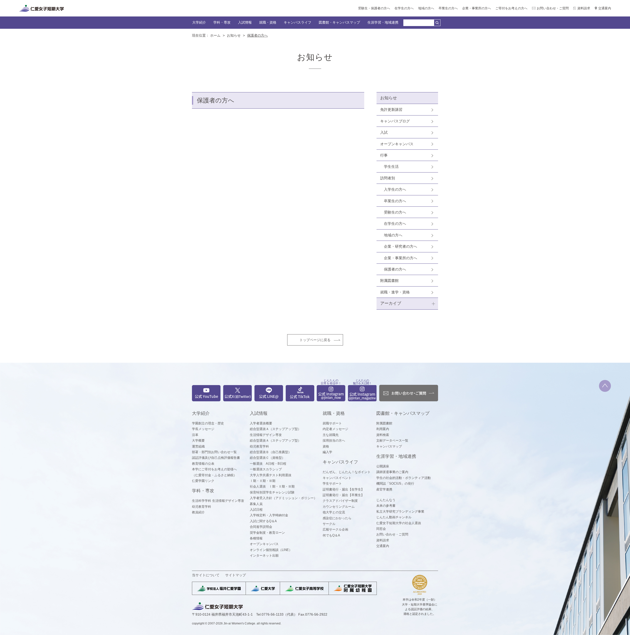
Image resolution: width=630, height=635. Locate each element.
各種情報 (256, 538)
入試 (384, 132)
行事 (384, 155)
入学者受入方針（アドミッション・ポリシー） (283, 498)
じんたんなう (385, 500)
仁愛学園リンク (203, 481)
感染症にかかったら (337, 518)
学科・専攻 (222, 22)
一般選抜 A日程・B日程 (268, 463)
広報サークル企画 (335, 529)
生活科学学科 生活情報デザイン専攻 (218, 501)
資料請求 (583, 8)
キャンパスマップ (389, 446)
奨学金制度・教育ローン (267, 532)
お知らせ (234, 35)
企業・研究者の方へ (400, 246)
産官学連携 (384, 489)
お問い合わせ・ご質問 (553, 8)
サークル (329, 524)
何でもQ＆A (331, 535)
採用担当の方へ (334, 440)
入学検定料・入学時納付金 (269, 515)
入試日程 (256, 509)
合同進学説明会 (261, 527)
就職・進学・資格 (395, 292)
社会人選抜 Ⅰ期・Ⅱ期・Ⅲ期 (272, 486)
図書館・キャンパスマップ (339, 22)
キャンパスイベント (337, 478)
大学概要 (198, 440)
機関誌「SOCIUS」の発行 (395, 483)
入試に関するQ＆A (263, 521)
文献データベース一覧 (392, 440)
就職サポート (332, 423)
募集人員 (256, 504)
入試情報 (245, 22)
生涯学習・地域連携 (382, 22)
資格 (326, 446)
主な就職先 (331, 435)
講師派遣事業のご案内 (392, 472)
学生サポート (332, 483)
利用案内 (382, 429)
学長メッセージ (203, 429)
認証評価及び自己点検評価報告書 (216, 458)
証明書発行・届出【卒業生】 (343, 495)
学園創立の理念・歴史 (208, 423)
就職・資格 (267, 22)
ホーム (215, 35)
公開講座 (382, 466)
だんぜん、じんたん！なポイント (347, 472)
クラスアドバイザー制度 (340, 501)
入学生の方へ (395, 189)
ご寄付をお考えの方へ (511, 8)
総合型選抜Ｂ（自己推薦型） (270, 452)
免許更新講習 (391, 109)
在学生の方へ (404, 8)
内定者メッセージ (335, 429)
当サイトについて (206, 575)
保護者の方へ (395, 269)
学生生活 (391, 166)
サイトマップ (235, 575)
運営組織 (198, 446)
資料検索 (382, 435)
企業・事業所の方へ (476, 8)
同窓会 (381, 529)
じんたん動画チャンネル (393, 517)
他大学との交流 (334, 512)
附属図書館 (389, 280)
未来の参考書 (385, 505)
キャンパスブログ (395, 121)
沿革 (195, 435)
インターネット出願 (264, 555)
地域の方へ (426, 8)
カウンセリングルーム (339, 506)
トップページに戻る (315, 340)
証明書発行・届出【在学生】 (343, 489)
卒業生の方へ (448, 8)
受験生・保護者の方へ (374, 8)
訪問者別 (387, 178)
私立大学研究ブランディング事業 (400, 511)
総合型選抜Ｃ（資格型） (267, 458)
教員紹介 (198, 512)
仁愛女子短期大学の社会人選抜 (398, 523)
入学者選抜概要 (261, 423)
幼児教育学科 (201, 506)
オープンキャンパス (396, 144)
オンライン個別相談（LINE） (271, 550)
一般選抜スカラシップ (266, 469)
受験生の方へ (395, 212)
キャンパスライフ (297, 22)
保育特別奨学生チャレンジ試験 (272, 492)
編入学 (327, 452)
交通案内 (604, 8)
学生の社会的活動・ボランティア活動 (403, 478)
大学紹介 (199, 22)
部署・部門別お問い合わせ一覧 (214, 452)
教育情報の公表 (203, 463)
